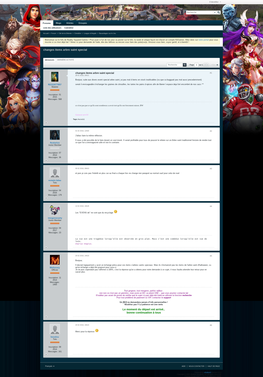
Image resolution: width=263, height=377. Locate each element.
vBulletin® (207, 372)
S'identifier (214, 2)
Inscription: (53, 94)
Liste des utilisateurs (52, 28)
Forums (47, 23)
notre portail (203, 40)
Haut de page (214, 366)
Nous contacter (196, 366)
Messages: (53, 99)
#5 (211, 256)
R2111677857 (54, 84)
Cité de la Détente (65, 33)
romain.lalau (54, 180)
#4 (211, 206)
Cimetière (77, 33)
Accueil (46, 33)
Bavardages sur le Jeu (107, 33)
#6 (211, 325)
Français (49, 366)
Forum (53, 33)
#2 (211, 131)
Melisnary (55, 267)
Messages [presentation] (49, 60)
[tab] (49, 60)
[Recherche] (218, 12)
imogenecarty (55, 218)
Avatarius (55, 142)
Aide (184, 366)
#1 (211, 73)
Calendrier (69, 28)
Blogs (58, 23)
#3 (211, 169)
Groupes (83, 23)
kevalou (55, 337)
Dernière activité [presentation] (65, 60)
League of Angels (90, 33)
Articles (69, 23)
